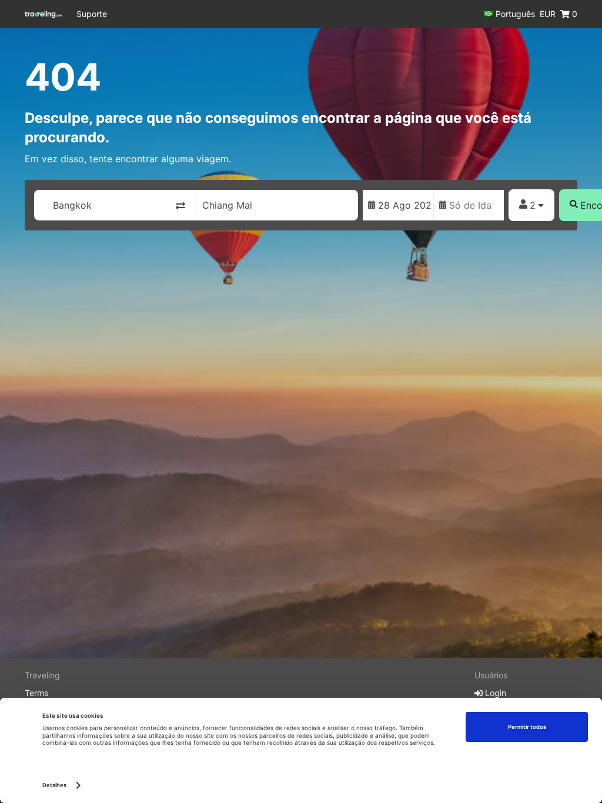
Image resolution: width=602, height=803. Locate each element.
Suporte (91, 14)
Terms (36, 693)
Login (494, 693)
